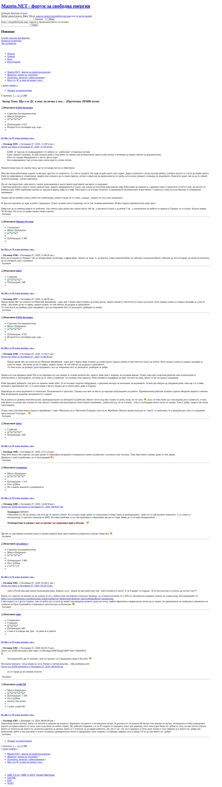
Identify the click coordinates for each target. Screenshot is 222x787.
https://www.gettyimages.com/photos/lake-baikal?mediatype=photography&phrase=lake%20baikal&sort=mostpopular (57, 598)
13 (21, 95)
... (16, 95)
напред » (13, 85)
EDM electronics (24, 107)
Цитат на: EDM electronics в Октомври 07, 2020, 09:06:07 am (32, 506)
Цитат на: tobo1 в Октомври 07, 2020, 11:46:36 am (26, 356)
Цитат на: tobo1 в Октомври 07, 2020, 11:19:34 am (26, 146)
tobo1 (19, 270)
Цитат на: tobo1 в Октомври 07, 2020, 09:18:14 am (26, 585)
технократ (21, 467)
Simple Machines (45, 775)
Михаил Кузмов (25, 221)
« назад (5, 85)
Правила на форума (11, 40)
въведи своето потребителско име (53, 16)
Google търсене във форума (15, 38)
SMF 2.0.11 (13, 775)
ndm (18, 614)
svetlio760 (21, 684)
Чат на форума (8, 43)
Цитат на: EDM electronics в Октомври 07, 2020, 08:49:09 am (32, 666)
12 (18, 95)
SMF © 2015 (28, 775)
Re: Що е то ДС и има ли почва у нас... (18, 138)
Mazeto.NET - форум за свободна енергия (45, 6)
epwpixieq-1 (22, 543)
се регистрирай (84, 16)
